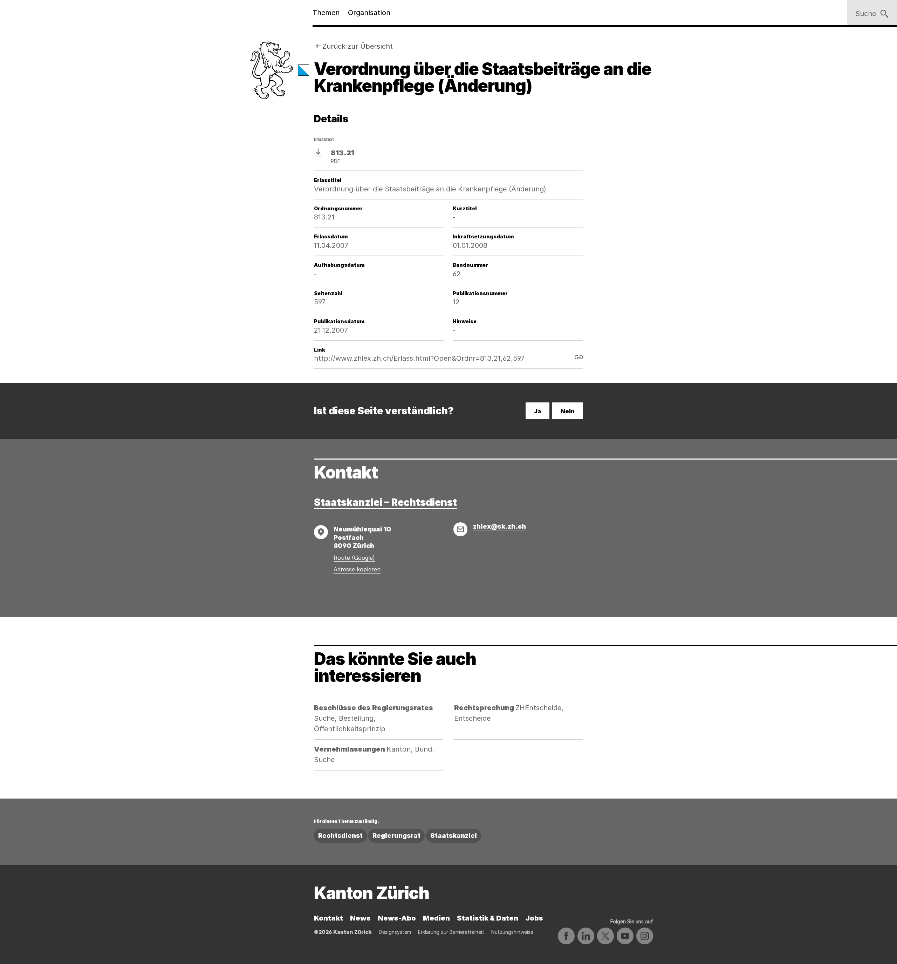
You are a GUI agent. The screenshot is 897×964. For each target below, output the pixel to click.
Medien (436, 918)
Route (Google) (354, 557)
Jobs (534, 918)
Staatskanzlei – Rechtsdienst (385, 502)
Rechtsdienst (340, 835)
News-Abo (397, 918)
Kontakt (328, 918)
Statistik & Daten (487, 918)
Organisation (369, 12)
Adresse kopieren (357, 569)
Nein (568, 411)
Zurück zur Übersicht (357, 46)
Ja (537, 411)
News (360, 918)
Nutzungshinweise (512, 932)
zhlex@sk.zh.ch (499, 526)
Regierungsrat (396, 835)
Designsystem (395, 932)
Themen (326, 12)
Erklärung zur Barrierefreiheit (451, 932)
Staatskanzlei (453, 835)
